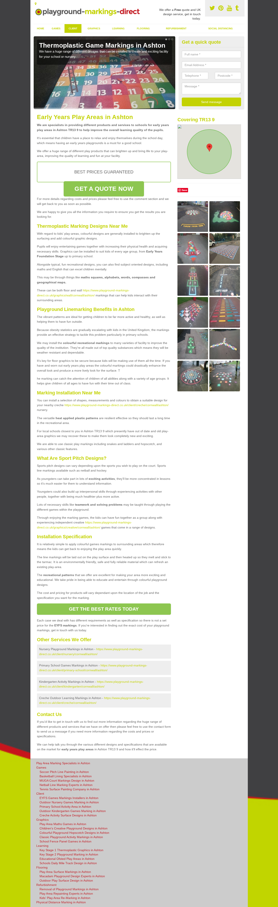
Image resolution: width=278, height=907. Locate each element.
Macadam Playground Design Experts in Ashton (72, 876)
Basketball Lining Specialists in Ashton (66, 776)
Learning (118, 28)
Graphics (94, 28)
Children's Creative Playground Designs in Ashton (74, 828)
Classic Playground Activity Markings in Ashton (71, 837)
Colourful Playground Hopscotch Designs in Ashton (74, 832)
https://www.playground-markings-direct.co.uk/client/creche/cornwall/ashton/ (117, 405)
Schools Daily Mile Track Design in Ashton (68, 863)
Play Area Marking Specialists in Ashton (63, 763)
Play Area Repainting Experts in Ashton (66, 893)
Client (73, 28)
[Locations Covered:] (35, 3)
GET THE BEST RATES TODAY (104, 609)
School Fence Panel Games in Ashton (65, 841)
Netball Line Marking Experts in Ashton (66, 785)
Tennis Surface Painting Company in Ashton (69, 789)
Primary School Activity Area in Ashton (65, 806)
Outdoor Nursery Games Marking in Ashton (69, 802)
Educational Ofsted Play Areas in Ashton (67, 858)
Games (56, 28)
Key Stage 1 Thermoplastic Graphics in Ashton (71, 850)
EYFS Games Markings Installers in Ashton (69, 798)
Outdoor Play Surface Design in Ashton (66, 880)
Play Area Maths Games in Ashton (63, 824)
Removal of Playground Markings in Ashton (69, 889)
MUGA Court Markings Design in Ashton (67, 780)
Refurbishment (176, 28)
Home (40, 28)
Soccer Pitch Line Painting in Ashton (64, 772)
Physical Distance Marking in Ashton (61, 902)
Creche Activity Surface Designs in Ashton (68, 815)
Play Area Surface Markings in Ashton (65, 872)
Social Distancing (220, 28)
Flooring (143, 28)
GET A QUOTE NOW (103, 188)
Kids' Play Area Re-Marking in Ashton (65, 898)
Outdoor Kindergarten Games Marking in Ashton (73, 811)
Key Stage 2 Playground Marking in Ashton (69, 854)
